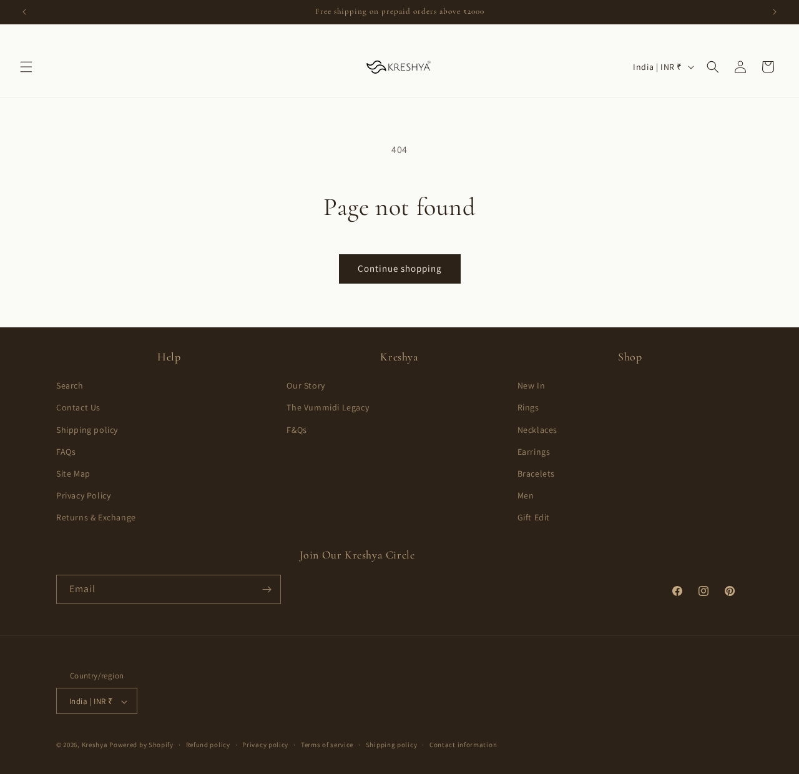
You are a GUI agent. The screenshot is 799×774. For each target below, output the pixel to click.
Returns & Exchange (96, 517)
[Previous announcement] (24, 12)
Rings (528, 408)
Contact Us (78, 408)
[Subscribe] (266, 589)
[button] (26, 67)
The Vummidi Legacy (328, 408)
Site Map (73, 473)
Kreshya (95, 745)
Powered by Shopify (141, 745)
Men (525, 495)
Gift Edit (533, 517)
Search (70, 385)
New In (531, 385)
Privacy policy (265, 744)
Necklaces (537, 429)
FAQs (66, 451)
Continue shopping (400, 268)
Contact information (463, 744)
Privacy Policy (83, 495)
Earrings (534, 451)
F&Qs (296, 429)
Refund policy (208, 744)
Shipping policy (87, 429)
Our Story (306, 385)
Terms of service (327, 744)
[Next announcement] (774, 12)
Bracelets (536, 473)
